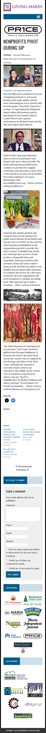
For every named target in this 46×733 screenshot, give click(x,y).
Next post (21, 469)
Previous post (25, 466)
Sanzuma (7, 62)
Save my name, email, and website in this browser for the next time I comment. (23, 552)
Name (9, 525)
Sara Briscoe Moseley (22, 91)
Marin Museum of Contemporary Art (19, 58)
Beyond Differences (21, 55)
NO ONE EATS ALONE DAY (9, 450)
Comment (10, 505)
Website (9, 541)
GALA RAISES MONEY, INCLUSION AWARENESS (31, 432)
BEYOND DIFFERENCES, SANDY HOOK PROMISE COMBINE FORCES (11, 434)
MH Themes (36, 730)
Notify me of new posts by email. (24, 568)
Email (9, 533)
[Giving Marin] (23, 7)
